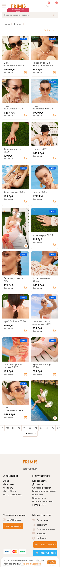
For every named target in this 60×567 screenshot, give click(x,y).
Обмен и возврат (41, 487)
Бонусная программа (44, 491)
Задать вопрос (48, 544)
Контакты (8, 487)
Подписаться (13, 526)
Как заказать (39, 480)
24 (41, 428)
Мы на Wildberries (12, 494)
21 (25, 428)
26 (53, 428)
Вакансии (37, 494)
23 (36, 428)
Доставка (37, 484)
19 (13, 428)
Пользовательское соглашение (42, 503)
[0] (48, 5)
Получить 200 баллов (18, 11)
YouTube (41, 533)
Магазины (8, 484)
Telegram (42, 524)
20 (19, 428)
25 (47, 428)
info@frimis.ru (14, 520)
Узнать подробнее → (33, 564)
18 (7, 428)
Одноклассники (46, 529)
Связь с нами (39, 497)
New (23, 39)
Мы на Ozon (9, 491)
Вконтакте (42, 520)
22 (30, 428)
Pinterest (41, 538)
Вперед (30, 433)
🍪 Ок (51, 562)
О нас (6, 480)
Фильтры (51, 30)
